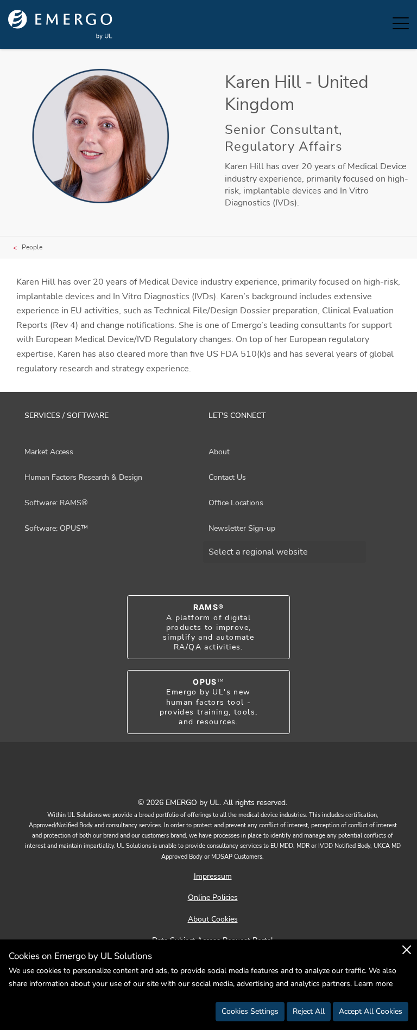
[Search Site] (373, 24)
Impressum (213, 876)
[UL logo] (60, 25)
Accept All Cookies (370, 1011)
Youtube (195, 778)
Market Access (48, 452)
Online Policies (213, 897)
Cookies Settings (250, 1011)
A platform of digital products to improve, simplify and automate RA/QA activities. (208, 627)
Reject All (309, 1011)
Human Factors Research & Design (83, 477)
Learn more (373, 983)
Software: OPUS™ (56, 528)
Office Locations (235, 503)
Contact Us (227, 477)
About (219, 452)
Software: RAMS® (55, 503)
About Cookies (213, 919)
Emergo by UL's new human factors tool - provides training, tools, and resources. (209, 702)
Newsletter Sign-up (241, 528)
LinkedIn (222, 778)
